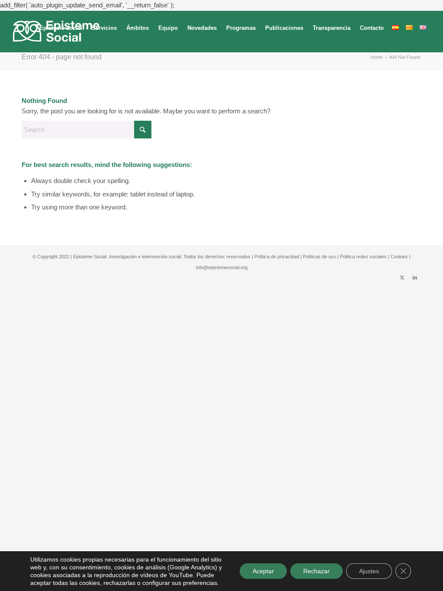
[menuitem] (61, 31)
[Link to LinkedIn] (414, 277)
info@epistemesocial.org (221, 267)
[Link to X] (401, 277)
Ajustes (369, 571)
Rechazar (316, 571)
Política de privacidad (276, 256)
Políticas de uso (319, 256)
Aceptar (263, 571)
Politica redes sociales (363, 256)
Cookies (399, 256)
